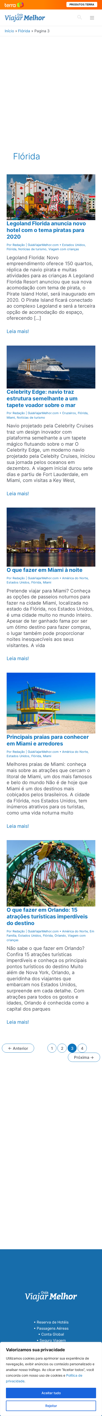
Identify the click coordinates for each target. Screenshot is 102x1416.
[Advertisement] (51, 90)
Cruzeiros (69, 413)
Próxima (84, 1057)
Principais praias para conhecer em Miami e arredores (48, 740)
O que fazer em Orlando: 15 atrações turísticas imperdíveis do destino (47, 916)
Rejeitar (51, 1406)
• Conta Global (51, 1334)
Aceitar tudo (51, 1393)
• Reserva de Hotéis (51, 1322)
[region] (51, 1379)
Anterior (18, 1048)
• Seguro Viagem (51, 1340)
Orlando (60, 935)
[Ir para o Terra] (14, 4)
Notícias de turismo (32, 249)
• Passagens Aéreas (51, 1328)
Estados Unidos (73, 245)
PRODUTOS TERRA (82, 4)
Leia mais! (18, 332)
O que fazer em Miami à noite (45, 570)
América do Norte (75, 578)
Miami (11, 417)
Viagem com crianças (63, 249)
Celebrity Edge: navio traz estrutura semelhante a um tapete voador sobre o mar (42, 398)
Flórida (11, 249)
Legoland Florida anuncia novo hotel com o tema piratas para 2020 (46, 230)
